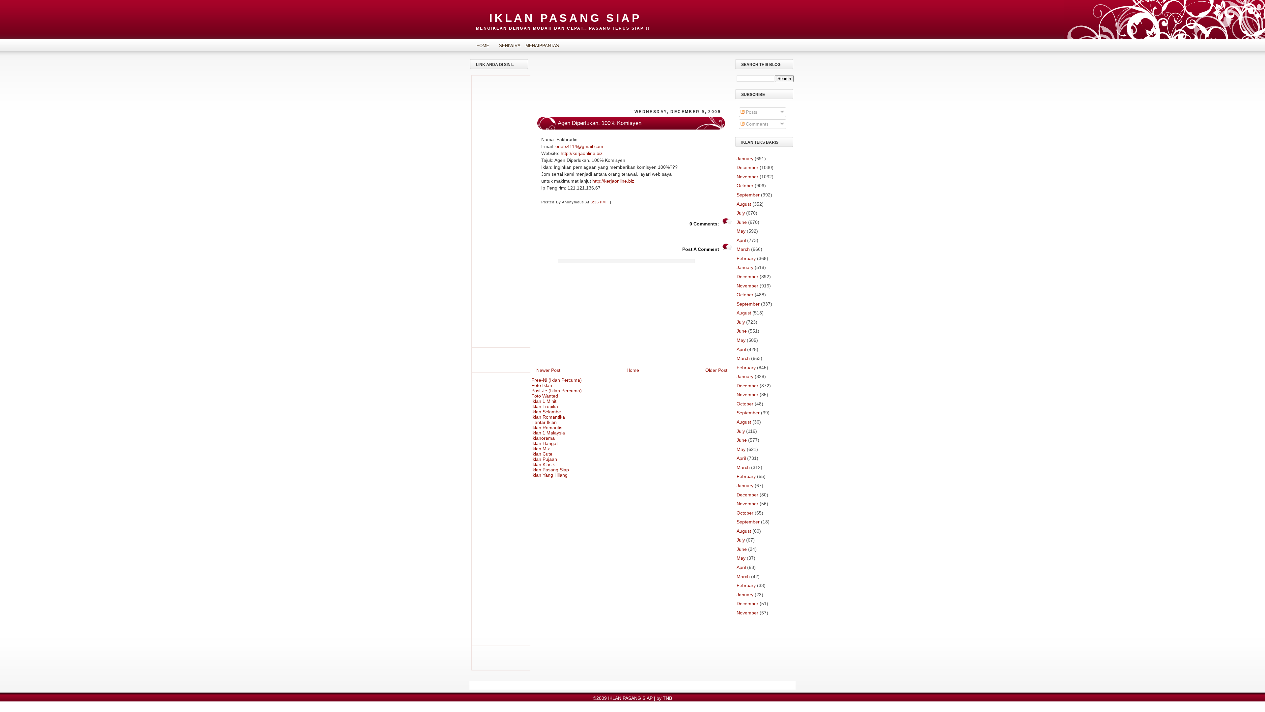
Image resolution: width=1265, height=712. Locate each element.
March (743, 249)
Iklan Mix (540, 448)
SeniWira (509, 45)
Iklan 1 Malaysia (548, 432)
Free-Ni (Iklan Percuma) (556, 380)
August (744, 204)
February (746, 258)
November (747, 176)
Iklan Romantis (546, 427)
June (742, 222)
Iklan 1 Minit (543, 401)
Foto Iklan (541, 385)
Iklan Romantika (548, 417)
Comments (757, 124)
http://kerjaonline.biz (582, 153)
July (741, 213)
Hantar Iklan (544, 422)
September (748, 194)
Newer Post (548, 370)
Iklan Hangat (544, 443)
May (741, 231)
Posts (751, 112)
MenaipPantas (536, 45)
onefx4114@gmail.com (579, 146)
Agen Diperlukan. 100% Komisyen (599, 123)
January (745, 158)
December (747, 167)
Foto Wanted (544, 396)
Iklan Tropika (544, 406)
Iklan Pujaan (544, 459)
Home (482, 45)
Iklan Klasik (543, 464)
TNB (667, 698)
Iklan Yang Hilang (549, 475)
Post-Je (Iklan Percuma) (556, 390)
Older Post (716, 370)
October (745, 185)
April (741, 240)
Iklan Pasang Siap (550, 469)
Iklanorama (543, 438)
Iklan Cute (541, 454)
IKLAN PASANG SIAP (565, 18)
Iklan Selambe (546, 411)
